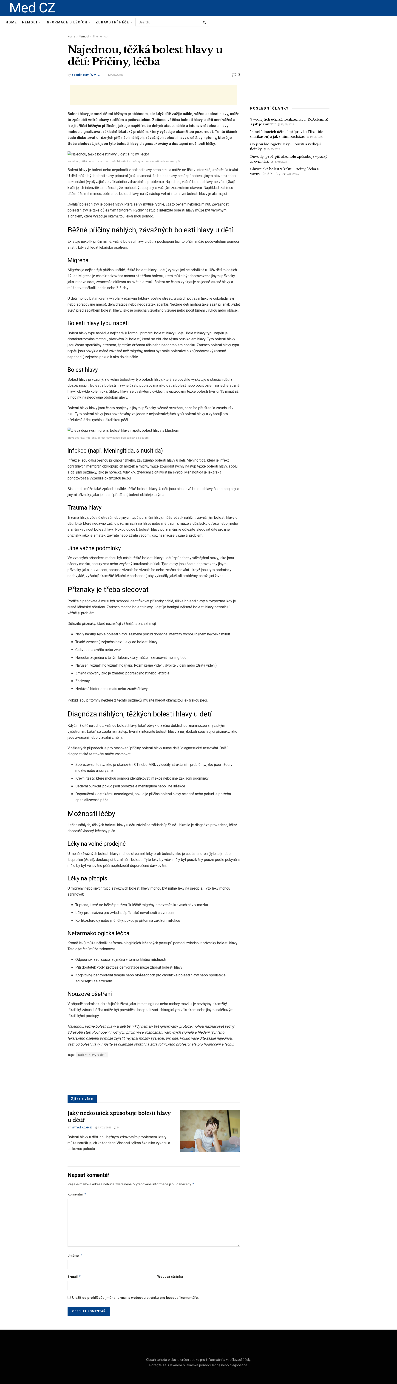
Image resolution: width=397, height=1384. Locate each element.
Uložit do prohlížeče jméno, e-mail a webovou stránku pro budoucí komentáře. (135, 1298)
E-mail (74, 1276)
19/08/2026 (316, 136)
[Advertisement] (153, 95)
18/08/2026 (273, 149)
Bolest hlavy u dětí (92, 1055)
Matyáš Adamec (82, 1127)
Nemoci (29, 22)
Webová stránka (170, 1276)
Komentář (77, 1194)
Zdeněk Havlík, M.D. (85, 74)
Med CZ (32, 8)
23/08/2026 (287, 124)
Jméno (75, 1255)
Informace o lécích (66, 22)
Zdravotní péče (112, 22)
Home (11, 22)
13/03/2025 (115, 74)
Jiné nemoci (100, 36)
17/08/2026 (292, 174)
